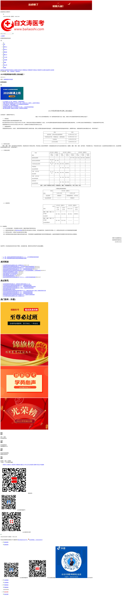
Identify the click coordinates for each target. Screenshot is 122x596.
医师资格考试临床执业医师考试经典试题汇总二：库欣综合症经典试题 (19, 267)
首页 (4, 44)
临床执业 (3, 69)
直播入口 (5, 54)
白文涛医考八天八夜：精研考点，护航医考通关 (13, 101)
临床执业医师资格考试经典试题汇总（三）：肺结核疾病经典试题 (18, 291)
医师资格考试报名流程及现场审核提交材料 (14, 258)
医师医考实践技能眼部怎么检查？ (10, 271)
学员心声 (5, 65)
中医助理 (39, 69)
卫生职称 (52, 69)
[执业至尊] (24, 333)
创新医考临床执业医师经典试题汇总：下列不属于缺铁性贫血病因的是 (19, 266)
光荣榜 (4, 62)
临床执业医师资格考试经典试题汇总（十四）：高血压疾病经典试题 (18, 287)
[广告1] (24, 429)
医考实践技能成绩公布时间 (9, 289)
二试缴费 (3, 35)
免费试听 (5, 52)
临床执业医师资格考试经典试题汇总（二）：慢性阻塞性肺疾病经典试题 (19, 286)
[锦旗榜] (24, 365)
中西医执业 (24, 69)
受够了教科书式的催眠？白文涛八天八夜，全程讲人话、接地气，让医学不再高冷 (21, 102)
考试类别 (12, 71)
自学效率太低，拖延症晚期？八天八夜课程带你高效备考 (15, 104)
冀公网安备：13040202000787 (36, 539)
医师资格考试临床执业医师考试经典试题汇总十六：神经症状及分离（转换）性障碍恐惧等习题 (24, 290)
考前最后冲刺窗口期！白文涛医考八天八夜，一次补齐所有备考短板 (18, 106)
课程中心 (5, 46)
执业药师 (48, 69)
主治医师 (15, 69)
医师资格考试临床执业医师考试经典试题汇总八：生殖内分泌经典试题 (19, 294)
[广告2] (24, 397)
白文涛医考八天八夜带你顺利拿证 (10, 105)
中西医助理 (30, 69)
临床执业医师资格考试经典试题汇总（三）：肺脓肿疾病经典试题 (18, 269)
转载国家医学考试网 (8, 79)
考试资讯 (11, 69)
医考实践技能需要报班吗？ (9, 275)
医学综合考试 (19, 230)
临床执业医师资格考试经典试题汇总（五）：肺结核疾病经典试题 (18, 293)
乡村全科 (20, 69)
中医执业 (35, 69)
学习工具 (5, 57)
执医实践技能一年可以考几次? (10, 274)
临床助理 (7, 69)
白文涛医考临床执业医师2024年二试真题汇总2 (13, 265)
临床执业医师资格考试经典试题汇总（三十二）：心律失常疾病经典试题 (19, 277)
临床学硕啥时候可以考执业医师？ (10, 273)
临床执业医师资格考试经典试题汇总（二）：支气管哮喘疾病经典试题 (21, 257)
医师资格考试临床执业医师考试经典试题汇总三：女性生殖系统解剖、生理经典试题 (22, 270)
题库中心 (5, 49)
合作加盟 (5, 59)
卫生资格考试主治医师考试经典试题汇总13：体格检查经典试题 (17, 285)
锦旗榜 (4, 67)
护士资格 (43, 69)
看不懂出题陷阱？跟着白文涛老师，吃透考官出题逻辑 (15, 108)
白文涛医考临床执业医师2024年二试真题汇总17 (13, 295)
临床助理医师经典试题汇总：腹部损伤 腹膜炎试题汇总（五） (17, 283)
